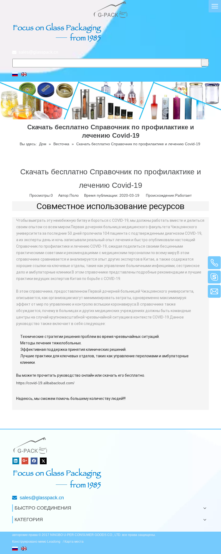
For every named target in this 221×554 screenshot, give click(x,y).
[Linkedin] (15, 461)
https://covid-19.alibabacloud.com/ (45, 383)
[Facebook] (34, 461)
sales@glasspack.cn (38, 52)
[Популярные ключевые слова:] (205, 62)
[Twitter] (43, 461)
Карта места (74, 541)
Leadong (54, 541)
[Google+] (25, 461)
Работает (183, 195)
